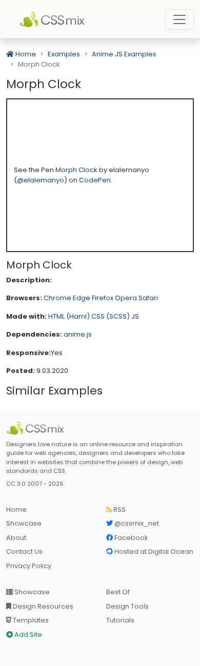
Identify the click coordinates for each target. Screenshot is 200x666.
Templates (30, 620)
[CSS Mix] (37, 428)
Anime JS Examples (124, 54)
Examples (64, 54)
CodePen (95, 180)
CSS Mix (54, 19)
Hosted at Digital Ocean (153, 551)
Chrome (57, 298)
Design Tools (127, 606)
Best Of (118, 592)
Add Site (27, 634)
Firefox (102, 298)
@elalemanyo (40, 180)
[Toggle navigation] (179, 19)
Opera (126, 298)
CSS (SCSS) (110, 316)
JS (135, 316)
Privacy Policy (28, 566)
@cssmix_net (136, 523)
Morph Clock (77, 170)
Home (25, 54)
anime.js (78, 334)
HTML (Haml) (69, 316)
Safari (148, 298)
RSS (119, 509)
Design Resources (42, 606)
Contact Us (24, 551)
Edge (81, 298)
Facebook (130, 538)
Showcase (24, 523)
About (16, 538)
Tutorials (120, 620)
